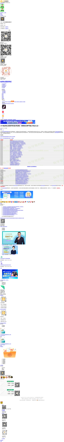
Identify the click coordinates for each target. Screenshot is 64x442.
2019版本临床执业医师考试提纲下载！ (21, 174)
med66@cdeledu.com (26, 398)
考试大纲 (3, 103)
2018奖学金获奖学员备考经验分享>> (21, 183)
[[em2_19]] (32, 202)
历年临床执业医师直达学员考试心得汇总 (22, 182)
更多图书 (1, 346)
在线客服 (3, 409)
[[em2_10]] (17, 202)
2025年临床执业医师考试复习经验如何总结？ (9, 207)
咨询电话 (3, 410)
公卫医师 (3, 84)
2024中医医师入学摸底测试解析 (5, 258)
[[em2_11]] (18, 202)
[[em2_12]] (20, 202)
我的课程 (1, 12)
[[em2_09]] (15, 202)
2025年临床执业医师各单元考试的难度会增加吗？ (10, 211)
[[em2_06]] (10, 202)
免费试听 (14, 244)
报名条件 (6, 101)
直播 (2, 96)
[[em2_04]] (6, 202)
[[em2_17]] (29, 202)
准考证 (15, 101)
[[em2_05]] (8, 202)
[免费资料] (1, 403)
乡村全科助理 (4, 85)
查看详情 (1, 295)
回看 (1, 261)
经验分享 (9, 103)
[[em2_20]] (34, 202)
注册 (2, 3)
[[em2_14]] (24, 202)
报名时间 (3, 101)
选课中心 (3, 89)
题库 (2, 93)
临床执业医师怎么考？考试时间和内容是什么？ (23, 171)
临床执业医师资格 (58, 131)
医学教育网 (5, 119)
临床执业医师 (10, 119)
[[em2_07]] (11, 202)
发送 (1, 203)
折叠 (1, 441)
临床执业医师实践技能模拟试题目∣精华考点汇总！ (23, 170)
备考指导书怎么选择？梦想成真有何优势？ (22, 175)
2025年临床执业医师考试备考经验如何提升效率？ (10, 209)
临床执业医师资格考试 (5, 131)
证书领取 (23, 101)
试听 (2, 95)
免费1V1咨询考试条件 (3, 226)
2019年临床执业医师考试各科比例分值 (21, 169)
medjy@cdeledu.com (34, 398)
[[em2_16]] (27, 202)
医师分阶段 (4, 86)
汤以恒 (3, 244)
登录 (1, 3)
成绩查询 (21, 101)
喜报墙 (3, 98)
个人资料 (4, 12)
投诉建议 (3, 438)
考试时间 (18, 101)
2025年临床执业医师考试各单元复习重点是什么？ (10, 212)
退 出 (1, 13)
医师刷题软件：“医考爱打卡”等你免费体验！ (22, 178)
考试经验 (14, 119)
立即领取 (1, 365)
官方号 (1, 14)
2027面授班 (4, 92)
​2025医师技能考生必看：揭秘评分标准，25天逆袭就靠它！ (11, 208)
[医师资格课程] (10, 278)
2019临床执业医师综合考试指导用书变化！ (22, 176)
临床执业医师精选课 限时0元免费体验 (21, 179)
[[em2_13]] (22, 202)
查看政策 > (7, 28)
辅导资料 (12, 103)
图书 (2, 94)
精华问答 (6, 103)
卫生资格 (3, 87)
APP (2, 404)
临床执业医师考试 (5, 81)
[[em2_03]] (4, 202)
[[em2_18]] (31, 202)
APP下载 (1, 15)
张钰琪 (3, 254)
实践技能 (9, 101)
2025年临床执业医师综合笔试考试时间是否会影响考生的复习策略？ (12, 210)
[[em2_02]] (3, 202)
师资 (2, 97)
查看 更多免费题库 (3, 309)
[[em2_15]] (25, 202)
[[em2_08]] (13, 202)
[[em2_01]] (1, 202)
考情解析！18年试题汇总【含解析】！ (21, 172)
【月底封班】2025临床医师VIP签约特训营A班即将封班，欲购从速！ (13, 206)
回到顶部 (1, 440)
